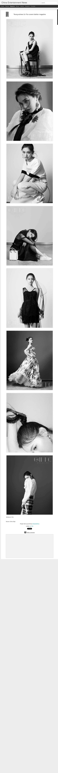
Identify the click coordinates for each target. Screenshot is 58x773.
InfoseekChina (35, 524)
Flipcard (7, 6)
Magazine (12, 6)
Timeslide (33, 6)
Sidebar (22, 6)
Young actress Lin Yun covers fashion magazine (30, 14)
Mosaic (17, 6)
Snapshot (27, 6)
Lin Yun (31, 526)
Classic (2, 6)
